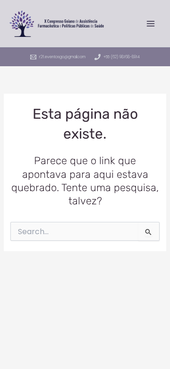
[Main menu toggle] (151, 24)
